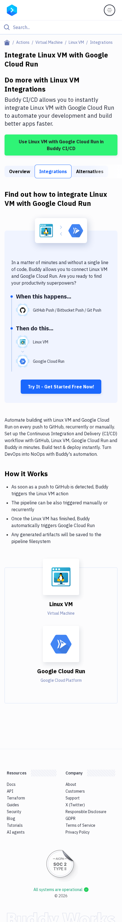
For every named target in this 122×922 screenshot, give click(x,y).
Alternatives (90, 171)
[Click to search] (61, 27)
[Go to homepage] (12, 10)
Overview (19, 171)
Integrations (53, 171)
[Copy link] (54, 473)
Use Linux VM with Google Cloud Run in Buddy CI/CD (61, 145)
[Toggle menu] (109, 10)
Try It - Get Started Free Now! (61, 386)
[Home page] (8, 42)
